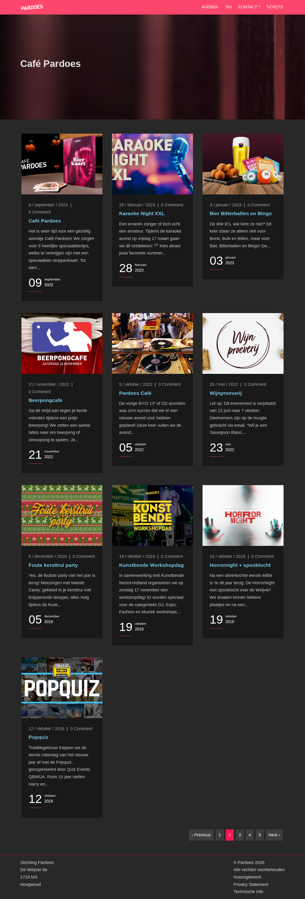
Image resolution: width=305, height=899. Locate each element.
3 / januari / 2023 (226, 205)
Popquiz (38, 737)
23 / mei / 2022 (224, 384)
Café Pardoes (45, 220)
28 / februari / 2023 (137, 205)
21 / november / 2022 (49, 384)
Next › (274, 835)
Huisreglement (247, 877)
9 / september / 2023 (48, 205)
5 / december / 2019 (48, 556)
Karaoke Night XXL (142, 213)
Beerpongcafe (45, 400)
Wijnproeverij (226, 393)
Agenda (210, 7)
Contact (247, 7)
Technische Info (248, 891)
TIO (228, 7)
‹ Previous (201, 835)
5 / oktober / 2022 (135, 384)
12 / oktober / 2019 (46, 728)
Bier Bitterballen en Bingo (241, 213)
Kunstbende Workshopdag (151, 565)
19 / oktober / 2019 (137, 556)
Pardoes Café (135, 393)
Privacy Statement (251, 884)
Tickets (274, 7)
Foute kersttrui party (53, 565)
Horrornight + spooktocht (240, 565)
